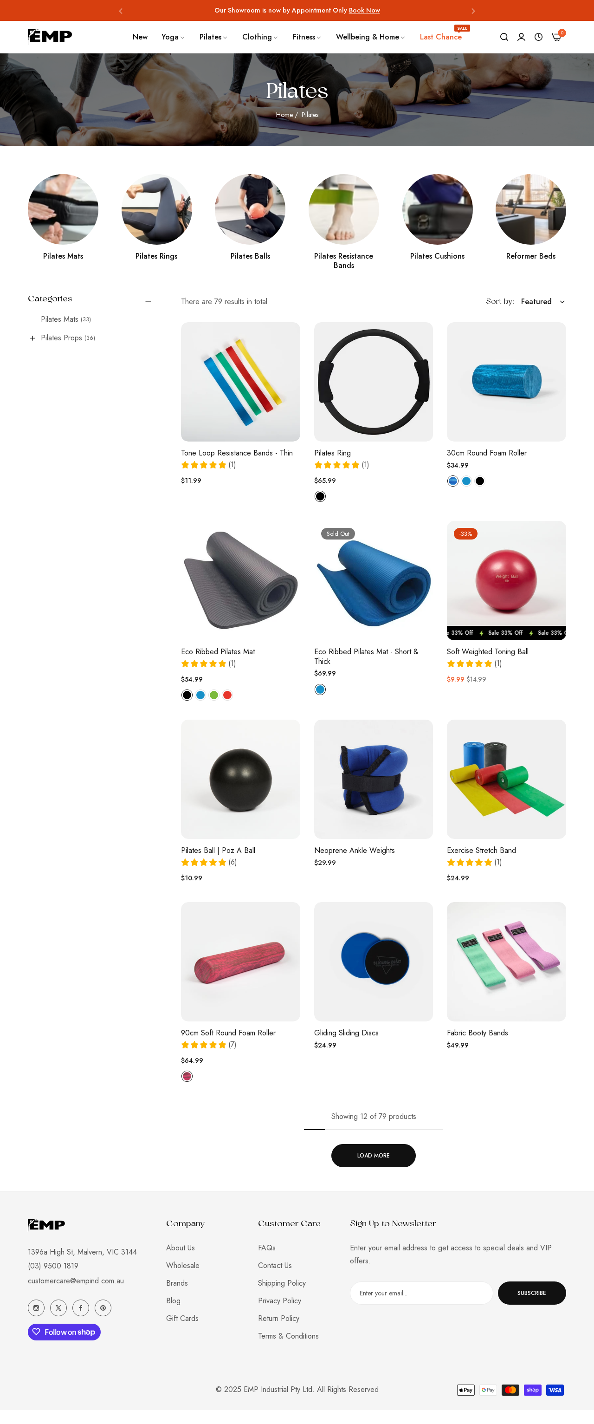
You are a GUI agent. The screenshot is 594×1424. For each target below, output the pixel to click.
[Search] (504, 37)
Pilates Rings (156, 256)
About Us (180, 1247)
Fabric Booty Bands (477, 1033)
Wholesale (183, 1265)
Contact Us (275, 1265)
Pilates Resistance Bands (343, 261)
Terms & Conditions (288, 1336)
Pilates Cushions (437, 256)
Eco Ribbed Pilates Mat (218, 652)
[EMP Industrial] (50, 37)
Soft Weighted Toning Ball (488, 652)
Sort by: (500, 302)
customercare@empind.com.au (76, 1280)
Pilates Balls (250, 256)
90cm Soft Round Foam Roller (228, 1033)
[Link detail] (63, 209)
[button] (121, 10)
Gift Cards (182, 1318)
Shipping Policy (282, 1283)
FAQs (267, 1247)
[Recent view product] (538, 37)
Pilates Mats (63, 256)
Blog (173, 1300)
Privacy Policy (279, 1300)
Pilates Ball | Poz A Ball (218, 851)
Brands (177, 1283)
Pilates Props (68, 337)
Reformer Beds (530, 256)
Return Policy (278, 1318)
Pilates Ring (332, 453)
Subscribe (531, 1293)
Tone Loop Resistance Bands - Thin (237, 453)
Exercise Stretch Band (481, 851)
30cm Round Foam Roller (487, 453)
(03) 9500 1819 (53, 1266)
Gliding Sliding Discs (346, 1033)
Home (284, 114)
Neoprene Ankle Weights (354, 851)
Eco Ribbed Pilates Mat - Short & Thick (366, 657)
